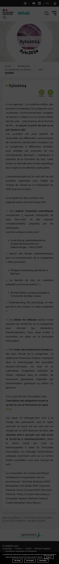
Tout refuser (17, 560)
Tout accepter (30, 560)
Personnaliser (43, 560)
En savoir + (49, 557)
